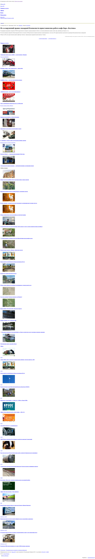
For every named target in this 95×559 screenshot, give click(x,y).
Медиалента (3, 15)
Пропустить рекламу (19, 1)
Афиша (2, 10)
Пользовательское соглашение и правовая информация (16, 550)
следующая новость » (52, 38)
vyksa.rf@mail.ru (6, 553)
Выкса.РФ (2, 6)
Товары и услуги (4, 8)
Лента (1, 346)
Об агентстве (2, 550)
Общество (20, 25)
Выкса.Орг (2, 17)
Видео (1, 12)
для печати (28, 25)
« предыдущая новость (43, 38)
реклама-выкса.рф (91, 557)
